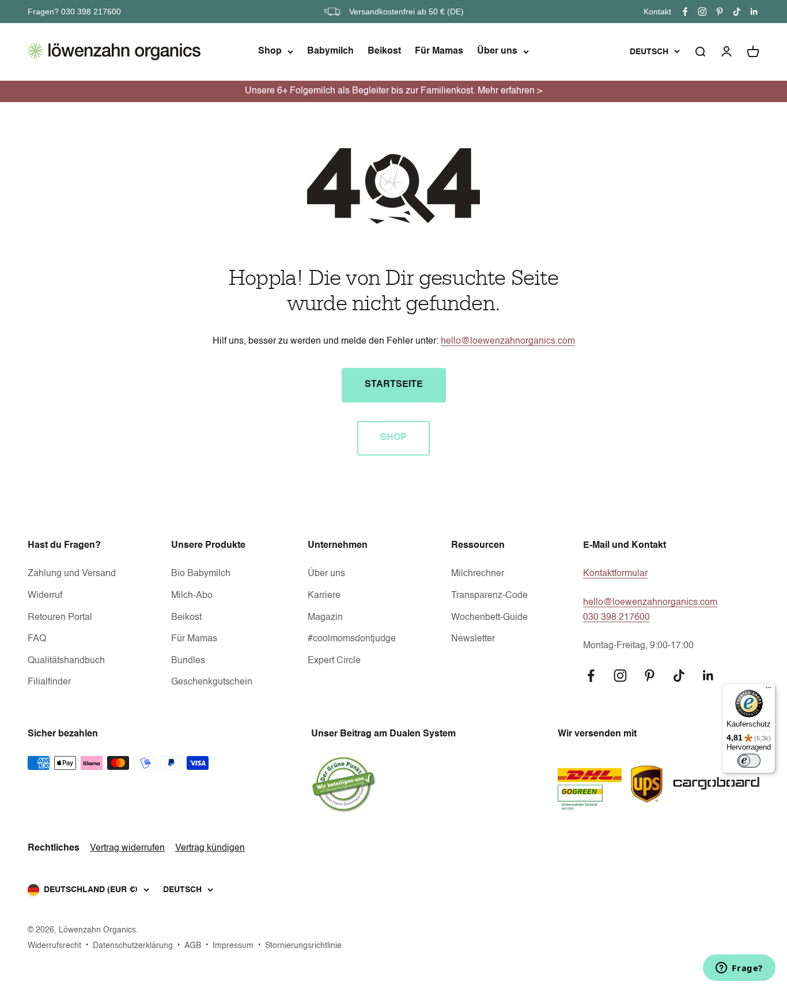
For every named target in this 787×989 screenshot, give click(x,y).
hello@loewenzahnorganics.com (508, 341)
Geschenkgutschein (211, 682)
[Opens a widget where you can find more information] (739, 968)
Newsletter (473, 639)
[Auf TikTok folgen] (737, 11)
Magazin (325, 617)
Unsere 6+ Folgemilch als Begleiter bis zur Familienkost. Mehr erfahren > (393, 91)
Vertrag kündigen (210, 848)
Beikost (384, 51)
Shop (270, 51)
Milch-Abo (192, 595)
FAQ (37, 639)
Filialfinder (49, 682)
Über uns (497, 51)
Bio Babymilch (200, 573)
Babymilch (330, 51)
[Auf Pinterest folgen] (719, 11)
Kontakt (657, 11)
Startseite (394, 384)
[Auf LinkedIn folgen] (754, 11)
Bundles (188, 660)
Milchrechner (477, 573)
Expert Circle (334, 660)
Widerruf (45, 595)
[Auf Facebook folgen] (685, 11)
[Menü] (768, 690)
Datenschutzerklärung (133, 946)
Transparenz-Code (489, 595)
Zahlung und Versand (72, 573)
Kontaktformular (615, 573)
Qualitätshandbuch (66, 660)
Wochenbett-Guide (489, 617)
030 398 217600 (616, 617)
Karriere (324, 595)
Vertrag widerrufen (127, 848)
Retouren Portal (60, 617)
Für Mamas (439, 51)
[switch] (748, 761)
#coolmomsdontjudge (352, 639)
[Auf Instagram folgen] (702, 11)
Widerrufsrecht (54, 946)
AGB (192, 946)
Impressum (233, 946)
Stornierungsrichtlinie (303, 946)
